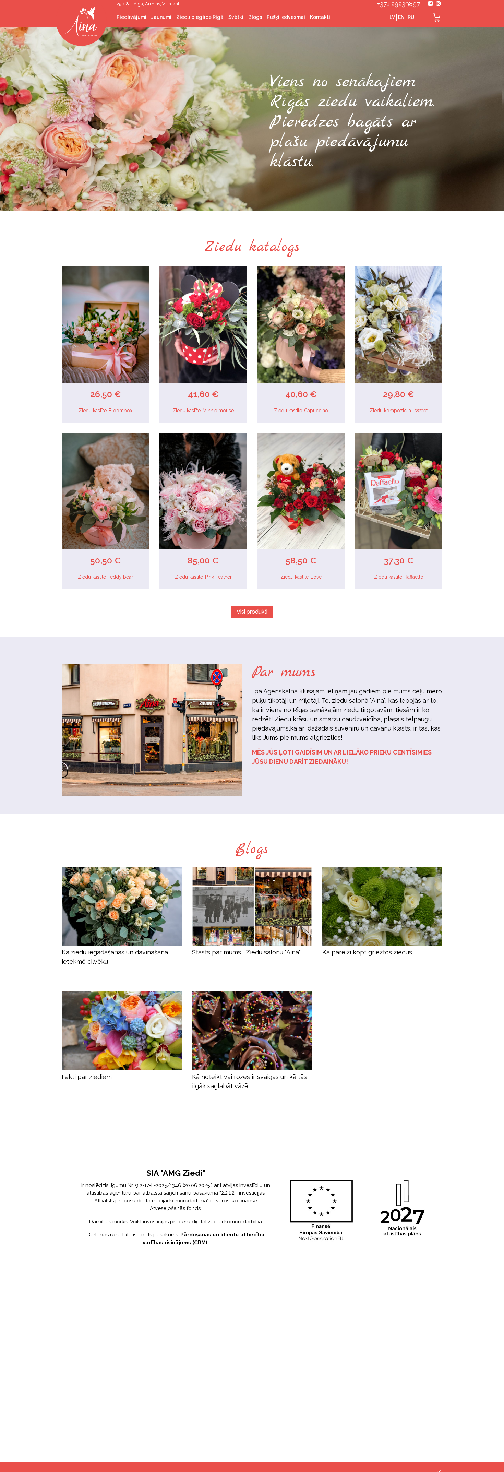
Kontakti (320, 17)
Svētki (235, 17)
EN (401, 17)
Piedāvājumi (131, 17)
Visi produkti (252, 611)
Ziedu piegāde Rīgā (200, 17)
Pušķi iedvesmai (286, 17)
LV (392, 17)
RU (411, 17)
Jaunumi (161, 17)
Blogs (255, 17)
